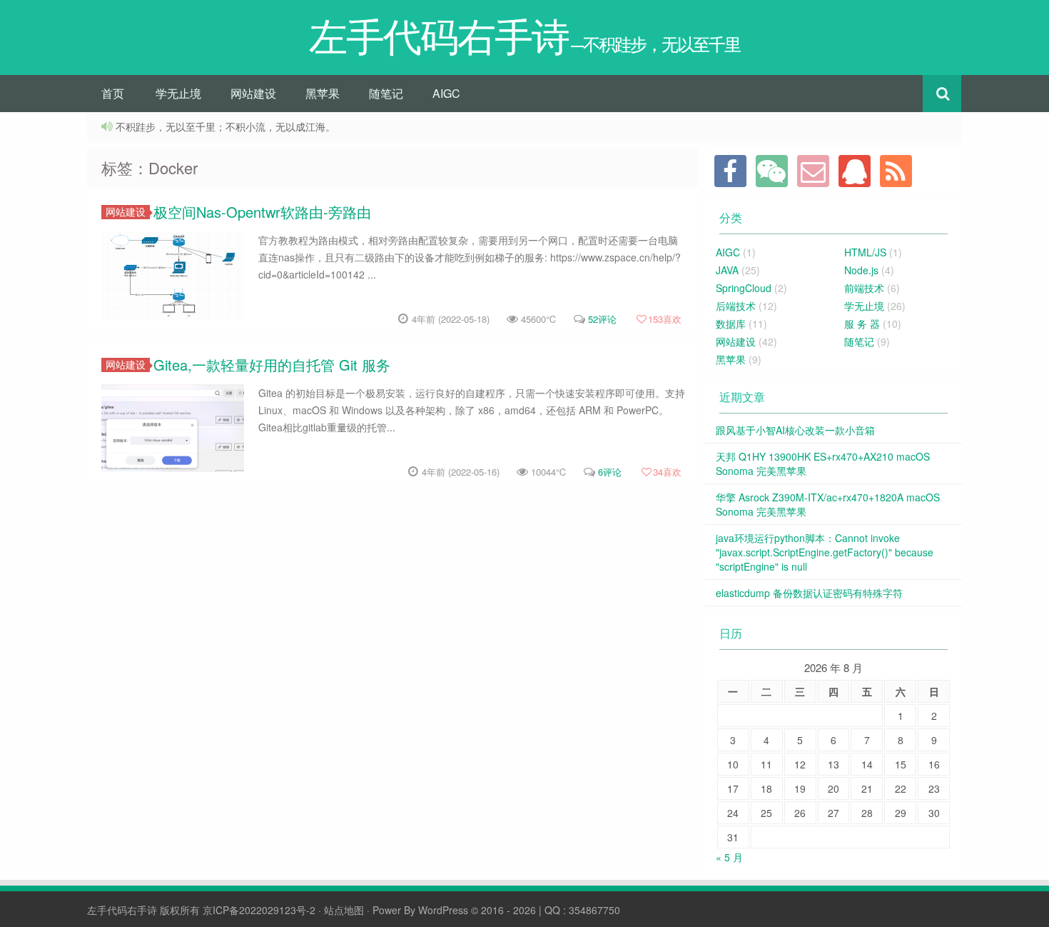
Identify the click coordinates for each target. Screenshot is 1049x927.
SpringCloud (743, 288)
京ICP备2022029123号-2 (259, 910)
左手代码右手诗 (122, 910)
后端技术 (736, 306)
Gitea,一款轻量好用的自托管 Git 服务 (271, 364)
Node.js (861, 270)
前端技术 (864, 288)
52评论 (602, 319)
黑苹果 (322, 93)
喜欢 (664, 319)
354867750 (594, 910)
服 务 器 (862, 323)
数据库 (731, 323)
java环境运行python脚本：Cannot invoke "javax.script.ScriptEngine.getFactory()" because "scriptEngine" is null (824, 552)
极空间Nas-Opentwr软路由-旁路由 (262, 211)
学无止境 (178, 93)
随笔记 (386, 93)
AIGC (446, 93)
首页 (112, 93)
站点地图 (344, 910)
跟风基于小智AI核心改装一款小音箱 (795, 430)
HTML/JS (865, 252)
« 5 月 (729, 857)
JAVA (727, 270)
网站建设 (253, 93)
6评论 (610, 471)
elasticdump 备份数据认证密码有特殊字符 (809, 593)
